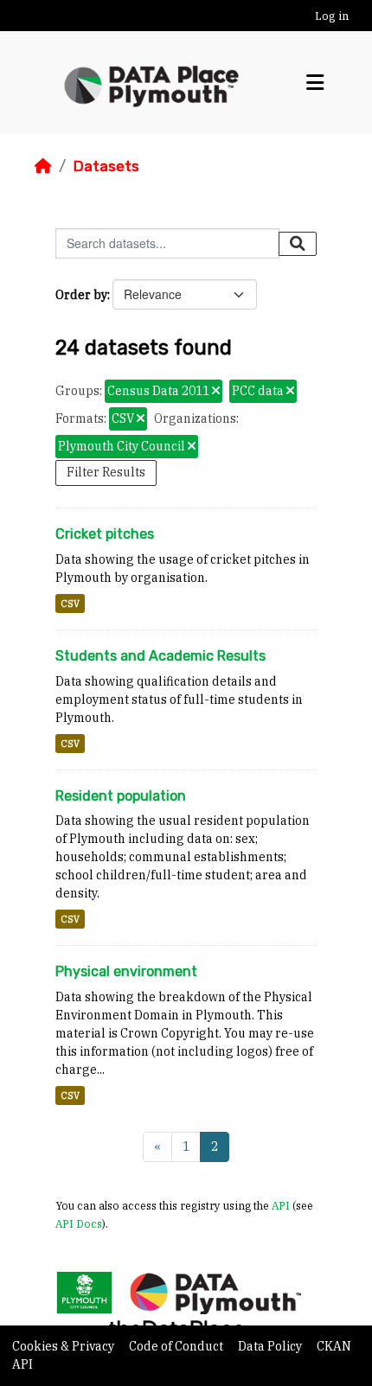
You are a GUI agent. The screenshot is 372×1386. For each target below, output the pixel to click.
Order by (81, 295)
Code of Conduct (177, 1346)
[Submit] (298, 244)
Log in (332, 16)
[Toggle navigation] (315, 82)
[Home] (43, 166)
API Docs (78, 1223)
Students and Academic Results (160, 656)
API (281, 1205)
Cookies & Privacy (64, 1346)
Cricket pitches (104, 534)
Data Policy (271, 1346)
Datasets (106, 166)
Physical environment (126, 971)
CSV (70, 603)
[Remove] (216, 392)
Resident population (120, 796)
